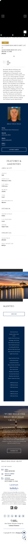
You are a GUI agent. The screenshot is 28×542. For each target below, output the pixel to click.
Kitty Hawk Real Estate (14, 344)
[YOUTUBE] (15, 516)
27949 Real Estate (14, 382)
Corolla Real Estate (14, 360)
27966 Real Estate (14, 385)
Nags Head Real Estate (14, 358)
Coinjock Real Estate (14, 362)
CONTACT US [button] (14, 450)
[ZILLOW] (19, 516)
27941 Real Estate (14, 387)
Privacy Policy (20, 533)
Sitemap (24, 503)
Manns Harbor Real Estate (14, 364)
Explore (14, 314)
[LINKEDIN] (12, 516)
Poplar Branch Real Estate (14, 351)
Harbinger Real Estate (14, 340)
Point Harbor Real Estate (14, 342)
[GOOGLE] (23, 516)
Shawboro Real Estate (14, 371)
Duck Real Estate (14, 331)
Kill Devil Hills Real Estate (14, 349)
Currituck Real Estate (14, 373)
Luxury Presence (14, 525)
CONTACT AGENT (14, 149)
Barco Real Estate (14, 369)
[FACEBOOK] (4, 516)
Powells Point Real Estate (14, 338)
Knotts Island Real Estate (14, 378)
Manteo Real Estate (14, 367)
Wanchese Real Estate (14, 376)
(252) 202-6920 (6, 135)
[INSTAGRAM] (8, 516)
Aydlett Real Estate (14, 353)
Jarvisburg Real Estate (14, 347)
